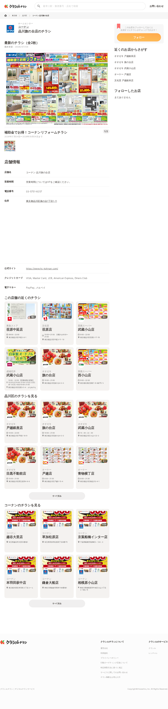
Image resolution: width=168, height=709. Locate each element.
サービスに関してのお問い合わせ (114, 672)
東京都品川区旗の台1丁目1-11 (41, 201)
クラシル (152, 648)
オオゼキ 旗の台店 (123, 62)
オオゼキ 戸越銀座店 (125, 56)
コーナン (23, 26)
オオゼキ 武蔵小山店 (125, 68)
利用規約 (104, 653)
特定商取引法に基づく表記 (111, 667)
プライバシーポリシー (110, 658)
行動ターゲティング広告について (114, 662)
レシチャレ (153, 653)
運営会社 (104, 648)
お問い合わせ (157, 6)
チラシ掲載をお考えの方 (110, 677)
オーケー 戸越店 (122, 74)
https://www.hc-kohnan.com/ (42, 268)
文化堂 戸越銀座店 (123, 80)
